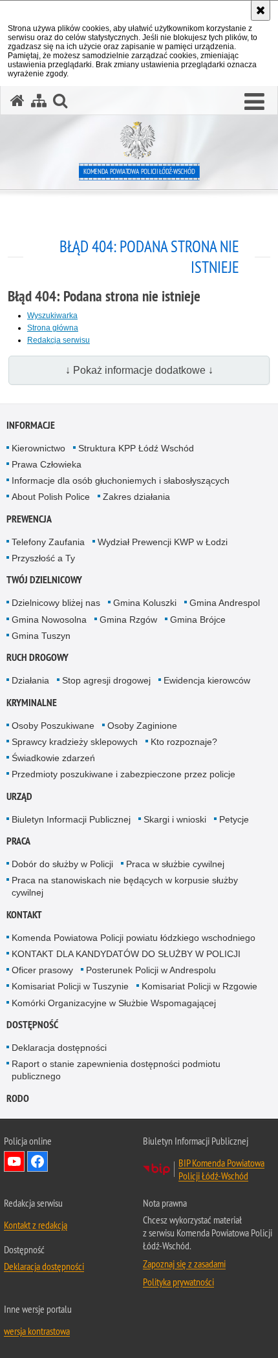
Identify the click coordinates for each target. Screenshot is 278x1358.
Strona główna (52, 327)
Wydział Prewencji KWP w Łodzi (163, 542)
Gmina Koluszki (144, 603)
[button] (254, 102)
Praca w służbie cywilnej (175, 864)
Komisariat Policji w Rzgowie (199, 986)
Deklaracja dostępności (59, 1047)
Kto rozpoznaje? (184, 742)
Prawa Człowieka (46, 464)
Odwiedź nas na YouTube (14, 1161)
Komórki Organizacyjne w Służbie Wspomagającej (114, 1003)
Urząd (19, 796)
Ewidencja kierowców (207, 680)
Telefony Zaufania (48, 542)
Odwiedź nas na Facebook (37, 1161)
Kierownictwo (38, 448)
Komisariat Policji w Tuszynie (70, 986)
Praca (18, 841)
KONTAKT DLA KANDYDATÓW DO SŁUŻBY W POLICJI (126, 954)
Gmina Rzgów (128, 619)
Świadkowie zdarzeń (53, 758)
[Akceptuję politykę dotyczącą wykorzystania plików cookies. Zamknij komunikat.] (260, 10)
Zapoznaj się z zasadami (184, 1263)
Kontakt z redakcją (35, 1224)
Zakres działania (136, 496)
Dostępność (32, 1024)
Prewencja (29, 519)
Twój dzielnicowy (44, 580)
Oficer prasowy (42, 970)
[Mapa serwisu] (39, 100)
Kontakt (24, 914)
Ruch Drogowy (37, 657)
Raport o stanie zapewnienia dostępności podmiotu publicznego (116, 1070)
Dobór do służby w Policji (62, 864)
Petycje (234, 819)
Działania (30, 680)
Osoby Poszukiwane (53, 725)
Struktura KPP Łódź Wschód (136, 448)
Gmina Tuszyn (41, 635)
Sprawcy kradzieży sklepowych (75, 742)
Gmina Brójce (198, 619)
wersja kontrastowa (37, 1330)
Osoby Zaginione (142, 725)
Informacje (30, 425)
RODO (17, 1098)
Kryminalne (31, 702)
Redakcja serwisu (58, 340)
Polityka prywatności (178, 1281)
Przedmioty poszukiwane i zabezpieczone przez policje (123, 774)
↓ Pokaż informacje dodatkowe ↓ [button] (139, 370)
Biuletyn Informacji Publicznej (71, 819)
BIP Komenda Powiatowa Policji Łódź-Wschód (221, 1169)
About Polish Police (51, 496)
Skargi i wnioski (175, 819)
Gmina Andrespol (224, 603)
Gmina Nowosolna (49, 619)
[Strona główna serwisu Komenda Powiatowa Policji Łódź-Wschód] (17, 100)
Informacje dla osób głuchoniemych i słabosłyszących (121, 480)
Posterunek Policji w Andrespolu (151, 970)
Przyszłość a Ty (43, 558)
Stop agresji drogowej (106, 680)
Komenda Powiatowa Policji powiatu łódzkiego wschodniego (133, 937)
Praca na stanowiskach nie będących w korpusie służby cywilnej (125, 886)
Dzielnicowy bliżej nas (56, 603)
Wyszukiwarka (52, 315)
